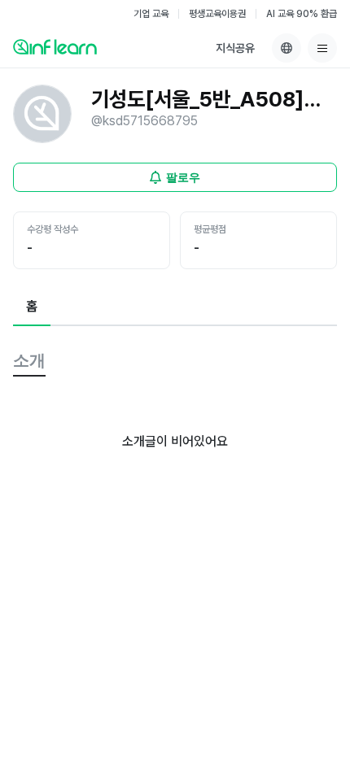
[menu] (322, 48)
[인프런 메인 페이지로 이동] (55, 46)
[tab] (31, 307)
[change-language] (286, 48)
